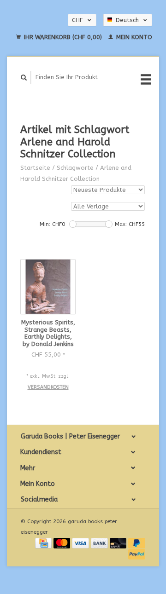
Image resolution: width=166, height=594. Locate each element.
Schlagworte (75, 167)
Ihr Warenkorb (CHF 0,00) (63, 37)
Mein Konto (133, 37)
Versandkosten (48, 387)
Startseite (35, 167)
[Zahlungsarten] (44, 542)
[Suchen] (24, 77)
